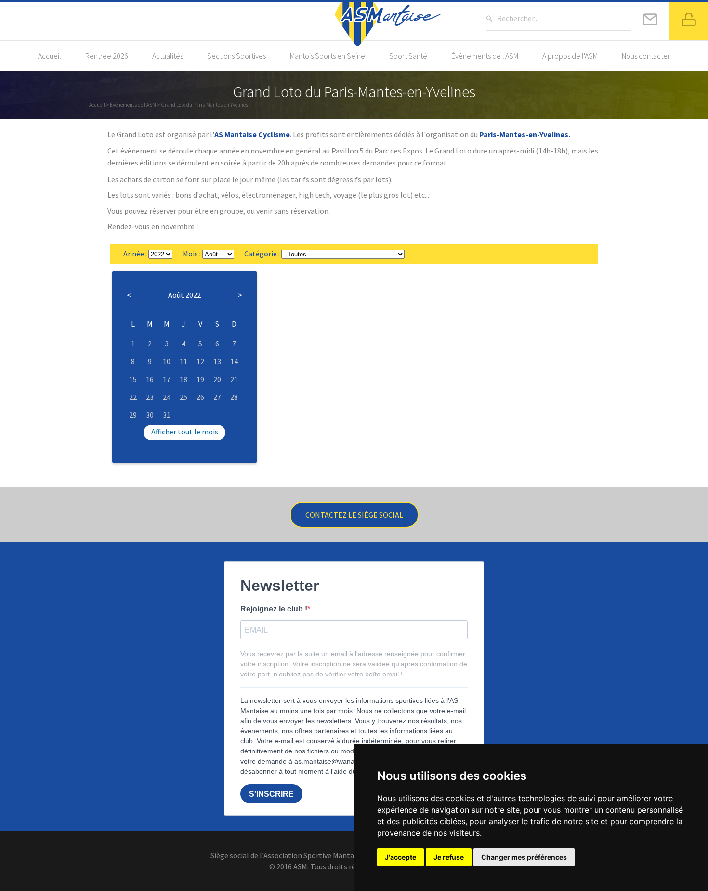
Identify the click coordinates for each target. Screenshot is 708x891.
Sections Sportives (236, 56)
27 (217, 397)
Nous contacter (646, 56)
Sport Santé (408, 56)
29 (133, 415)
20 (217, 379)
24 (166, 397)
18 (183, 379)
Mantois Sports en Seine (327, 56)
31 (166, 415)
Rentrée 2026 (106, 56)
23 (150, 397)
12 (200, 361)
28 (234, 397)
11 (183, 361)
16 (150, 379)
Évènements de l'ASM (484, 56)
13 (217, 361)
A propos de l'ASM (570, 56)
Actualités (167, 56)
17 (166, 379)
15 (133, 379)
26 (200, 397)
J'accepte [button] (400, 857)
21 (234, 379)
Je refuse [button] (448, 857)
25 (183, 397)
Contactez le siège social (354, 515)
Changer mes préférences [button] (524, 857)
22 (133, 397)
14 (234, 361)
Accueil (49, 56)
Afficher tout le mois (184, 431)
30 (150, 415)
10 (166, 361)
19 (200, 379)
